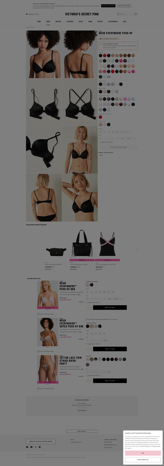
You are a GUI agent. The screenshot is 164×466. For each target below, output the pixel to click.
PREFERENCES (142, 459)
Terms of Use (156, 446)
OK (143, 453)
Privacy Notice (145, 446)
